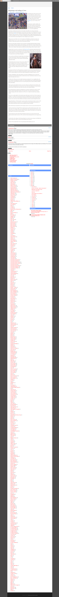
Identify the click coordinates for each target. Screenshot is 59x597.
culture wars (12, 274)
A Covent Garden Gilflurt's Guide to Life (38, 214)
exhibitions (12, 316)
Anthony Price (12, 195)
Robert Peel (12, 504)
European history (13, 312)
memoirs (11, 440)
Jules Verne (12, 403)
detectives (12, 280)
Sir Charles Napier (13, 527)
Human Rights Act (13, 378)
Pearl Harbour (34, 194)
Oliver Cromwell (13, 467)
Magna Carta (12, 434)
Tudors (11, 564)
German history (13, 341)
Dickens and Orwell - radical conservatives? (39, 188)
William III (12, 583)
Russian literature (13, 513)
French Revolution (13, 329)
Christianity (12, 244)
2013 (32, 176)
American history (13, 186)
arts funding (12, 204)
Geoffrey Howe (12, 337)
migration (12, 442)
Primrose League (13, 490)
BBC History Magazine (14, 155)
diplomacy (12, 283)
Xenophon (12, 590)
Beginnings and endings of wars (17, 10)
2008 (32, 182)
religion (11, 502)
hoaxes (11, 373)
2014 (32, 174)
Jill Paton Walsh (13, 390)
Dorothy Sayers (13, 288)
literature (11, 421)
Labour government (13, 406)
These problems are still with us (37, 193)
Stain (11, 543)
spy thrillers (12, 540)
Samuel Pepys (12, 518)
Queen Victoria (12, 498)
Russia (11, 511)
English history (12, 305)
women (11, 586)
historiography (12, 366)
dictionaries (12, 282)
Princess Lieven (13, 491)
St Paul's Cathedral (13, 542)
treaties (11, 563)
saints (11, 514)
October (33, 197)
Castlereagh (12, 233)
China (11, 242)
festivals (11, 319)
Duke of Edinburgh (13, 290)
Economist (12, 296)
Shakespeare (12, 524)
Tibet (11, 556)
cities (11, 247)
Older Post (49, 151)
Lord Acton (12, 426)
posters (11, 487)
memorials (12, 441)
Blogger (32, 163)
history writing (12, 372)
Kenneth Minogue (13, 404)
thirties (11, 555)
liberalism (12, 416)
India (11, 381)
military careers (13, 443)
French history (12, 328)
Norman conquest (13, 464)
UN (11, 571)
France (11, 326)
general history (12, 336)
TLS (11, 557)
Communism (12, 255)
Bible (11, 213)
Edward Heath (12, 301)
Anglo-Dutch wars (13, 189)
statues (11, 547)
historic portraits (13, 363)
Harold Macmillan (13, 357)
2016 (32, 172)
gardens (11, 334)
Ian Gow (11, 380)
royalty (11, 509)
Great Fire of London (13, 348)
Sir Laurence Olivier (13, 529)
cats (11, 234)
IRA (11, 383)
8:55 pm (50, 127)
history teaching (13, 370)
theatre (11, 552)
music (11, 449)
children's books (13, 241)
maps (11, 436)
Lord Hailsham (12, 428)
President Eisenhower (14, 488)
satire (11, 519)
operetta (11, 470)
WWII (11, 589)
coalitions (12, 250)
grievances (12, 350)
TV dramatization (13, 568)
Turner (11, 567)
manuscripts (12, 435)
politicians (12, 483)
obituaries (12, 466)
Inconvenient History (13, 160)
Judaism (11, 402)
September (34, 198)
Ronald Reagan (13, 506)
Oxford (11, 471)
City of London (12, 248)
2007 (32, 184)
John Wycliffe (12, 395)
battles (11, 210)
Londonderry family (13, 425)
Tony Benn (12, 559)
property (11, 495)
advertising (12, 183)
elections (11, 302)
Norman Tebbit (12, 465)
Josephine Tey (12, 397)
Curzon (11, 275)
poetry (11, 479)
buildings (11, 227)
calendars (12, 229)
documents (12, 286)
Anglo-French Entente (14, 190)
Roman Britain (12, 505)
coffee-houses (12, 252)
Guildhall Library (12, 158)
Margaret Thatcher (13, 437)
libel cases (12, 413)
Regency (11, 501)
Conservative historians (14, 260)
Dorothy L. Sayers (13, 287)
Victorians (12, 575)
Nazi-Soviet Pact (13, 459)
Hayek (11, 359)
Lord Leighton (12, 429)
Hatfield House (12, 358)
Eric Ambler (12, 310)
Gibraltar (11, 344)
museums (12, 448)
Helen (9, 137)
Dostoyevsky (12, 289)
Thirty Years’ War (26, 49)
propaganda (12, 494)
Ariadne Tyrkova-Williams (14, 201)
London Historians (13, 161)
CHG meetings (12, 240)
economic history (13, 295)
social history (12, 534)
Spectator (12, 537)
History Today (12, 159)
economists (12, 297)
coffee (11, 251)
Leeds (11, 410)
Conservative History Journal (30, 4)
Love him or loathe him (35, 190)
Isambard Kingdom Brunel (14, 387)
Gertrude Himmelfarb (13, 343)
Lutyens (11, 432)
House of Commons (13, 375)
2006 (32, 185)
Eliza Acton (12, 303)
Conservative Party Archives (15, 265)
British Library (12, 225)
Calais (15, 33)
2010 (32, 180)
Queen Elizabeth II (13, 497)
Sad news (33, 192)
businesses (12, 228)
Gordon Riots (12, 347)
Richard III (12, 503)
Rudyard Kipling (13, 510)
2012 (32, 177)
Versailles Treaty (13, 573)
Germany (12, 342)
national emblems (13, 455)
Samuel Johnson (13, 517)
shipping (11, 525)
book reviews (12, 219)
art (10, 202)
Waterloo (11, 579)
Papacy (11, 473)
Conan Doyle (12, 257)
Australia (11, 206)
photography (12, 478)
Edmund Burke (12, 298)
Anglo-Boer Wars (13, 188)
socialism (12, 535)
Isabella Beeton (13, 386)
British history (12, 224)
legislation (12, 411)
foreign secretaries (13, 324)
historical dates (13, 364)
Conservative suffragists (14, 267)
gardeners (12, 333)
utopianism (12, 572)
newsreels (12, 463)
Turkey (11, 566)
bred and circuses (13, 221)
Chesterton (12, 239)
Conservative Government (14, 259)
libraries (11, 418)
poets (11, 480)
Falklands (12, 317)
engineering (12, 304)
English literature (13, 306)
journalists (12, 398)
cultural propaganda (13, 273)
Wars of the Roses (13, 578)
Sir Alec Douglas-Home (14, 526)
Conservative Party (13, 264)
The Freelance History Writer (36, 210)
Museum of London (13, 447)
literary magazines (13, 420)
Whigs (11, 582)
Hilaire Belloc (12, 360)
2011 (32, 178)
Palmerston (12, 472)
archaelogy (12, 196)
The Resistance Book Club (35, 215)
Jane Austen (12, 389)
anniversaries (12, 194)
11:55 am (49, 141)
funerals (11, 332)
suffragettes (12, 549)
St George (12, 541)
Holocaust (12, 374)
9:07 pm (50, 136)
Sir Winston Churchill (13, 533)
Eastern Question (13, 294)
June (33, 202)
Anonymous (11, 128)
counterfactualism (13, 271)
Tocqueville (12, 558)
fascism (11, 318)
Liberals (11, 417)
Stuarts (11, 548)
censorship (12, 235)
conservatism (12, 258)
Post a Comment (11, 149)
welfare (11, 581)
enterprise (12, 309)
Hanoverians (12, 356)
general (11, 335)
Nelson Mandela (13, 460)
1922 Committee (13, 178)
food (11, 321)
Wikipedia (29, 20)
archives (11, 198)
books (11, 220)
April (33, 205)
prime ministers (13, 489)
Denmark (11, 278)
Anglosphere (12, 193)
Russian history (13, 512)
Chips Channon (13, 243)
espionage (12, 311)
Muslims (11, 451)
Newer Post (11, 151)
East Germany (12, 293)
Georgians (12, 340)
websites (11, 580)
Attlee (11, 205)
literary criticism (13, 419)
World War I (12, 587)
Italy (11, 388)
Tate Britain (12, 550)
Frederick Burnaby (13, 327)
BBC (11, 211)
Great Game (12, 349)
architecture (12, 197)
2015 (32, 173)
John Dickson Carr (13, 394)
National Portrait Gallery (14, 456)
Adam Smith (12, 182)
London (11, 424)
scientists (12, 520)
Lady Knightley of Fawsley (14, 409)
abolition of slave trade (14, 179)
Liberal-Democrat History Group (15, 414)
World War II (12, 588)
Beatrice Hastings (13, 212)
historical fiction (13, 365)
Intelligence (12, 382)
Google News (12, 157)
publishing (12, 496)
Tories (11, 560)
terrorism (11, 551)
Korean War (12, 405)
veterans (11, 574)
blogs (11, 218)
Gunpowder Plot (13, 352)
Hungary (11, 379)
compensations (13, 256)
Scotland (11, 521)
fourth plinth (12, 325)
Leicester (12, 412)
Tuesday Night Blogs (13, 565)
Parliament (12, 474)
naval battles (12, 458)
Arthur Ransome (13, 203)
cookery (11, 270)
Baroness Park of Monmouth (15, 209)
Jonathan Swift (12, 396)
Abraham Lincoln (13, 180)
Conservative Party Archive (14, 156)
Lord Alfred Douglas (13, 427)
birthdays (12, 217)
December (34, 186)
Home (30, 151)
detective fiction (13, 279)
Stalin (11, 544)
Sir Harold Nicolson (13, 528)
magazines (12, 433)
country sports (12, 272)
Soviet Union (12, 536)
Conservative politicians (14, 266)
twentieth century (13, 570)
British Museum (13, 226)
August (33, 200)
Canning (11, 232)
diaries (11, 281)
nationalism (12, 457)
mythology (12, 452)
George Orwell (12, 339)
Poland (11, 481)
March (33, 206)
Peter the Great (13, 475)
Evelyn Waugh (12, 313)
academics (12, 181)
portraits (11, 486)
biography (12, 216)
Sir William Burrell (13, 532)
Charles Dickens (13, 236)
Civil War (11, 249)
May (33, 204)
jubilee (11, 401)
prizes (11, 493)
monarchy (12, 444)
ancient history (12, 187)
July (33, 201)
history (11, 367)
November (34, 196)
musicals (11, 450)
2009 (32, 181)
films (11, 320)
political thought (13, 482)
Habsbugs (12, 355)
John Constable (13, 393)
